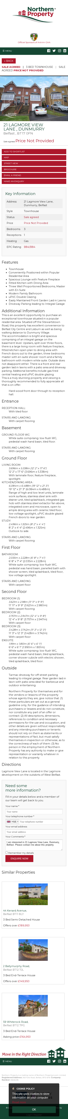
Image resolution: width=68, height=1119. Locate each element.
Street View (11, 163)
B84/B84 (29, 247)
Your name (12, 806)
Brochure (10, 169)
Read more (19, 1102)
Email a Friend (12, 175)
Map (6, 157)
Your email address (16, 826)
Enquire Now (19, 858)
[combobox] (12, 821)
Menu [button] (8, 50)
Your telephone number (19, 816)
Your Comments (15, 836)
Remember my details (21, 852)
